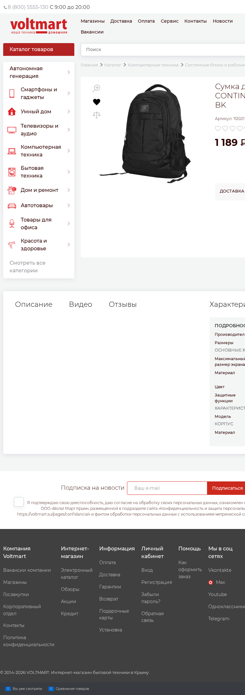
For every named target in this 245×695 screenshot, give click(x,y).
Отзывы (123, 304)
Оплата (146, 21)
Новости (223, 21)
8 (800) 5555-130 (28, 7)
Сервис (170, 21)
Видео (80, 304)
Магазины (93, 21)
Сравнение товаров (72, 688)
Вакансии (92, 32)
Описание (33, 304)
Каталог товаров (31, 49)
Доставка (121, 21)
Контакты (195, 21)
